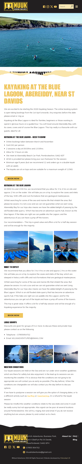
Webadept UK (65, 458)
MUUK (16, 6)
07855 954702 (33, 447)
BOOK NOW (13, 178)
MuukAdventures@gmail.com (39, 452)
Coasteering (43, 396)
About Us (66, 436)
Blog (75, 440)
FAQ (75, 436)
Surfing (30, 396)
